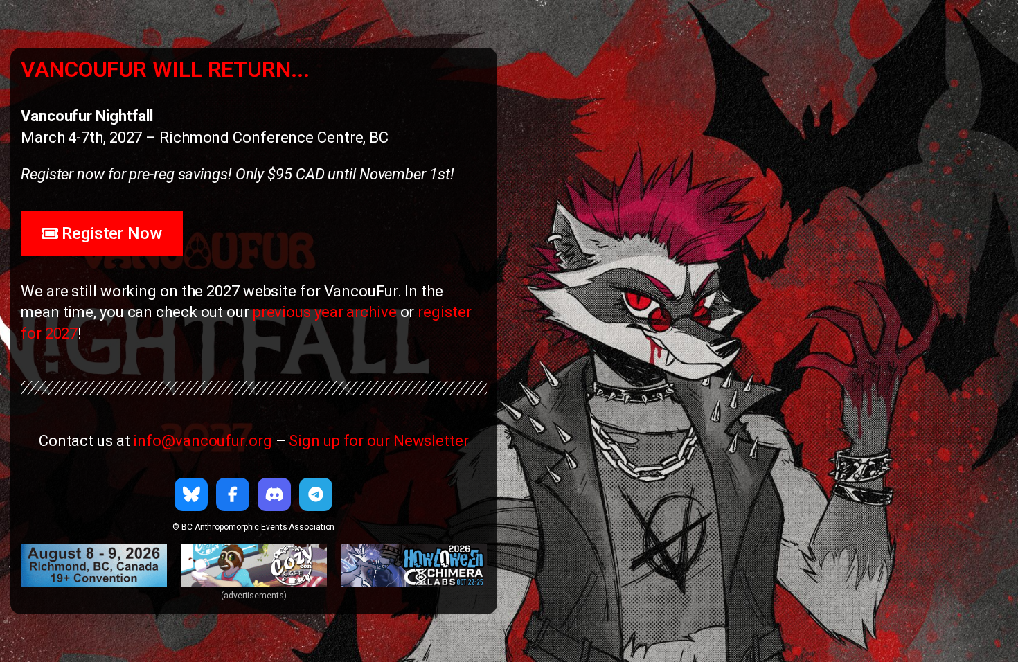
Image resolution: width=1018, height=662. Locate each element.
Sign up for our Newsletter (378, 440)
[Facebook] (232, 494)
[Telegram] (315, 494)
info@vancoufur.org (202, 440)
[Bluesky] (191, 494)
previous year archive (325, 312)
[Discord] (274, 494)
